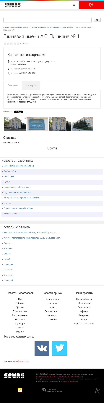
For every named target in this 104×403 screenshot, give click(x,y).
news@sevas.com (20, 362)
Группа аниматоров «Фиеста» (17, 193)
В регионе (52, 320)
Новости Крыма (84, 299)
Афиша (84, 311)
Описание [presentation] (13, 85)
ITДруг (7, 182)
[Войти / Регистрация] (91, 5)
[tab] (12, 85)
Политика (20, 320)
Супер (7, 243)
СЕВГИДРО (9, 177)
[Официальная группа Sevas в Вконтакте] (42, 348)
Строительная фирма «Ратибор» (18, 208)
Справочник (8, 28)
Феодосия (52, 316)
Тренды (20, 307)
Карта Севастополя (84, 324)
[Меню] (39, 5)
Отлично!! (8, 270)
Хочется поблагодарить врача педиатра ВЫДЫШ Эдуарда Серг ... (32, 238)
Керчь (52, 307)
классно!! (8, 249)
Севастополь (52, 299)
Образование (22, 28)
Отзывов (23, 43)
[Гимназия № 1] (15, 124)
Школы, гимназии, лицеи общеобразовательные (51, 28)
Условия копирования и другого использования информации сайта (59, 376)
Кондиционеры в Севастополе (17, 187)
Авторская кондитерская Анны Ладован (21, 198)
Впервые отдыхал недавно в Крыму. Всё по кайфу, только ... (30, 233)
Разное (20, 332)
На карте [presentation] (31, 85)
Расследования (20, 316)
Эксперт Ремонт (11, 214)
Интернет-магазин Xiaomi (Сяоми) (19, 166)
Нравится (7, 112)
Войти (52, 148)
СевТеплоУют (10, 171)
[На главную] (11, 5)
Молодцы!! (8, 265)
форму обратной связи (70, 381)
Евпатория (52, 303)
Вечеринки (84, 316)
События (20, 303)
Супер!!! (7, 254)
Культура (20, 324)
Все (20, 299)
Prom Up (7, 203)
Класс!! (7, 259)
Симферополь (52, 311)
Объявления (84, 303)
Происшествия (20, 311)
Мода (84, 320)
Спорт (20, 328)
